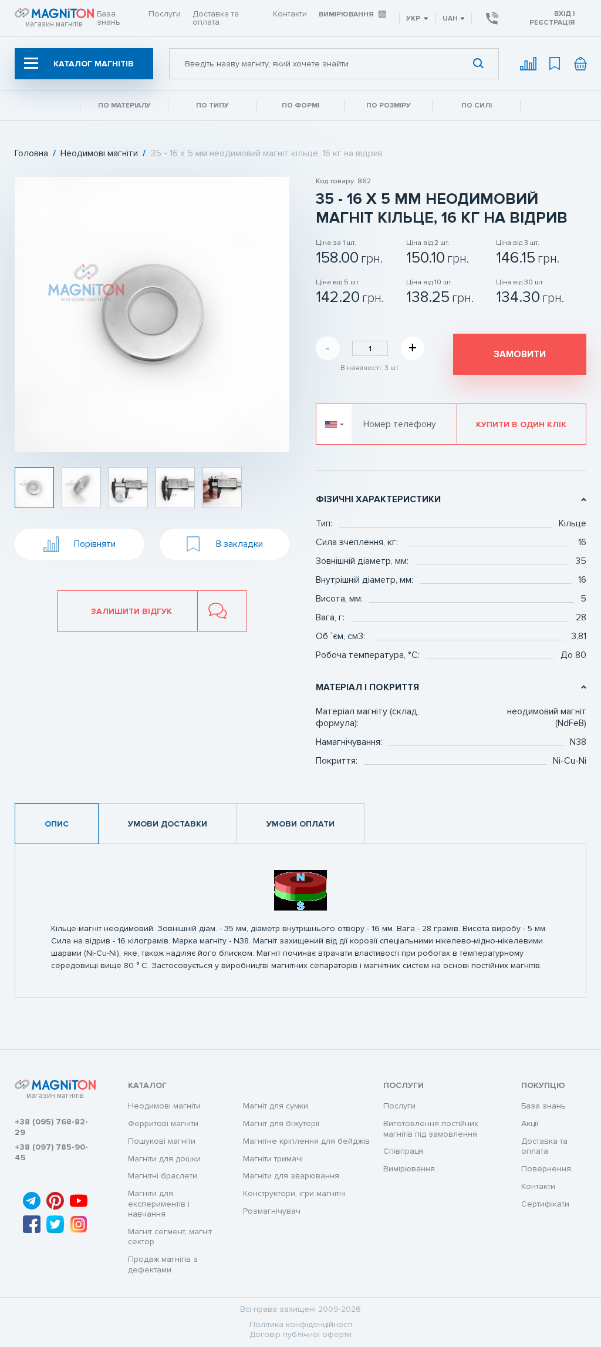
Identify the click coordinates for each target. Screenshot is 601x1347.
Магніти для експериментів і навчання (159, 1203)
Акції (529, 1123)
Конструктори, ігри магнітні (294, 1193)
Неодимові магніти (99, 153)
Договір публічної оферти (300, 1334)
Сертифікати (545, 1204)
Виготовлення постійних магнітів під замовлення (430, 1128)
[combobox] (334, 63)
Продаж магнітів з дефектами (163, 1264)
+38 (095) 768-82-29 (51, 1127)
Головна (31, 153)
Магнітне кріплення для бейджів (306, 1141)
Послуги (164, 14)
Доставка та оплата (216, 18)
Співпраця (403, 1151)
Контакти (290, 14)
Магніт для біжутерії (281, 1123)
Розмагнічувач (271, 1211)
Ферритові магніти (163, 1123)
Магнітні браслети (162, 1176)
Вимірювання (346, 14)
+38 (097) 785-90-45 (51, 1152)
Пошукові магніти (161, 1141)
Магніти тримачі (273, 1159)
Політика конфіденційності (300, 1324)
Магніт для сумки (275, 1106)
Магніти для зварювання (291, 1176)
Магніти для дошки (164, 1159)
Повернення (546, 1169)
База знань (108, 18)
